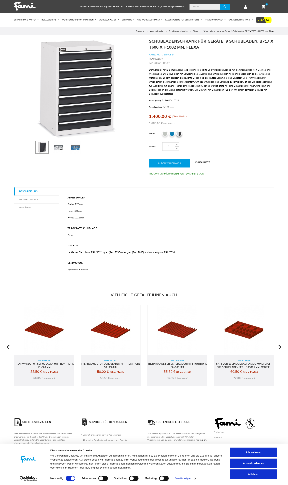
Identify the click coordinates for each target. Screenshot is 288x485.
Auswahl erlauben (253, 463)
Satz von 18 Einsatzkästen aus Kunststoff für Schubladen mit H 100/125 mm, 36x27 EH (244, 365)
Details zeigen (183, 478)
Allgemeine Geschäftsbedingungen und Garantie (105, 440)
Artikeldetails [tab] (28, 199)
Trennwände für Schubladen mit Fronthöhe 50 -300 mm (44, 365)
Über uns (220, 432)
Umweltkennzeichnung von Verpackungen (102, 435)
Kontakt (219, 437)
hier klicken (201, 440)
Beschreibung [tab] (28, 191)
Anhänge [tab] (25, 207)
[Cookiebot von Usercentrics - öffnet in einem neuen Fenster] (28, 478)
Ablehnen (253, 474)
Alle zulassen (253, 452)
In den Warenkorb (169, 163)
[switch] (103, 478)
